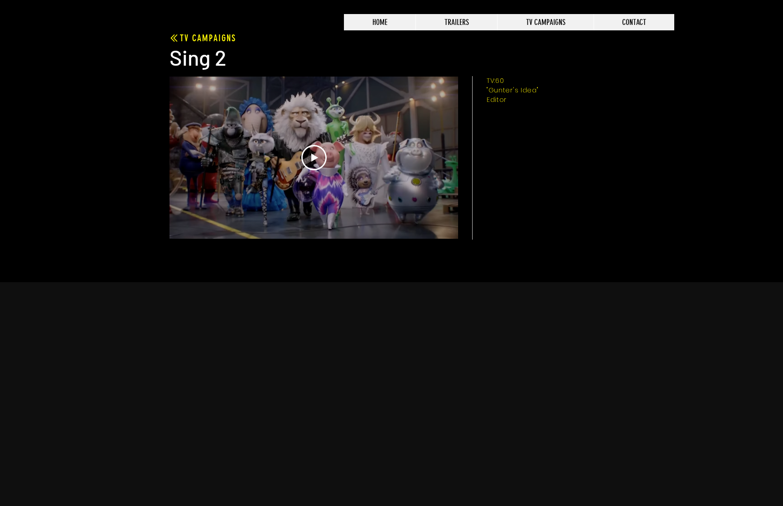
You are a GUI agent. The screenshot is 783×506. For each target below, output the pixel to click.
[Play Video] (314, 157)
